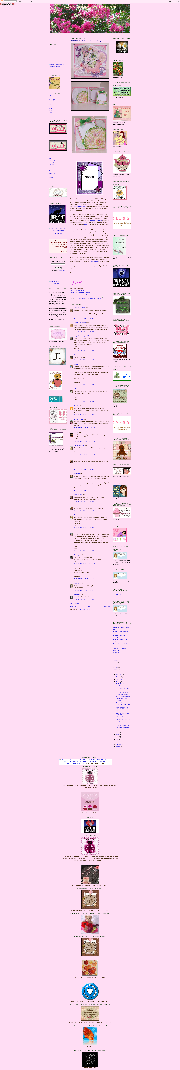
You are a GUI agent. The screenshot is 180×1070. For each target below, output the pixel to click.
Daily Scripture (58, 240)
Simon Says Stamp (79, 206)
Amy (50, 95)
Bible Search (63, 252)
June (117, 734)
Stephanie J (77, 583)
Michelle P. (52, 173)
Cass (50, 102)
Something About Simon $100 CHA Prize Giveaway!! (122, 715)
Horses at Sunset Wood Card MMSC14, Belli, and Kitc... (123, 708)
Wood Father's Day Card (119, 648)
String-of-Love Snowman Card (120, 627)
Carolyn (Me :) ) (53, 100)
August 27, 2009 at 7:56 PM (84, 501)
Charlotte (51, 162)
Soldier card (115, 650)
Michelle (51, 108)
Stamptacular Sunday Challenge (78, 294)
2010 (115, 667)
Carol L (76, 406)
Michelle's (86, 224)
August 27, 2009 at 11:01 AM (84, 490)
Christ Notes (63, 250)
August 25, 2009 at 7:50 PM (84, 415)
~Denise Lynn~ (78, 494)
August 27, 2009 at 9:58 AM (84, 469)
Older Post (107, 606)
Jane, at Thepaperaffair (80, 355)
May (117, 737)
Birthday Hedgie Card (118, 646)
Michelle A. (52, 171)
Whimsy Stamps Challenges (77, 290)
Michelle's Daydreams (80, 322)
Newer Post (73, 606)
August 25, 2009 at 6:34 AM (84, 318)
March (118, 741)
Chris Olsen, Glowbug (80, 307)
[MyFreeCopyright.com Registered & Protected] (58, 283)
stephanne (77, 473)
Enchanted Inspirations (96, 220)
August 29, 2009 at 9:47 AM (84, 510)
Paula (75, 515)
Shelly (50, 112)
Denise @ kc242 (78, 419)
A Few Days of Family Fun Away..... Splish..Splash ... (123, 721)
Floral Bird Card (116, 594)
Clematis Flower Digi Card (119, 644)
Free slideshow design (75, 763)
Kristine (51, 106)
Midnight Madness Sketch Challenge (80, 292)
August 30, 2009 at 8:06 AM (84, 590)
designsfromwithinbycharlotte (82, 336)
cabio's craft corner (79, 445)
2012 (115, 662)
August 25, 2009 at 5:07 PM (84, 401)
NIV (65, 248)
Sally (50, 175)
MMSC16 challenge (80, 298)
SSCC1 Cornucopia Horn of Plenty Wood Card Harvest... (123, 698)
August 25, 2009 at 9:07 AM (84, 331)
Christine (51, 104)
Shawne (51, 177)
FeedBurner (62, 270)
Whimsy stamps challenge (94, 298)
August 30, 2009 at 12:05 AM (84, 564)
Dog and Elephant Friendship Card (121, 637)
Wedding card (116, 652)
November (119, 674)
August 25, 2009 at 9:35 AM (84, 350)
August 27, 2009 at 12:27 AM (84, 454)
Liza (75, 458)
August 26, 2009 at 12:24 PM (84, 441)
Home (90, 606)
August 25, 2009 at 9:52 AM (84, 360)
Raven (50, 110)
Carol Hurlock (77, 532)
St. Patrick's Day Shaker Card (120, 631)
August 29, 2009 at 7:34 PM (84, 528)
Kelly (50, 166)
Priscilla (76, 432)
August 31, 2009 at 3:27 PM (84, 599)
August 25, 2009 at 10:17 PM (84, 428)
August (118, 682)
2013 (115, 660)
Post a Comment (74, 603)
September (119, 679)
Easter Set (115, 629)
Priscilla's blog (94, 261)
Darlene (76, 506)
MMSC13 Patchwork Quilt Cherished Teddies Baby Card (123, 727)
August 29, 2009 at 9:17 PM (84, 550)
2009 (115, 670)
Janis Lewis (77, 594)
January (118, 746)
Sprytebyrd (77, 555)
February (118, 744)
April (117, 739)
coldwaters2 (77, 389)
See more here (58, 233)
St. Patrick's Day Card (118, 635)
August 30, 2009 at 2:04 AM (84, 579)
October (118, 677)
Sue (50, 114)
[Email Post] (102, 296)
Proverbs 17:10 (58, 248)
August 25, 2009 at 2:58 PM (84, 384)
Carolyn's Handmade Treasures (90, 7)
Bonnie (50, 97)
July (117, 732)
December (119, 672)
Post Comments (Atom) (83, 609)
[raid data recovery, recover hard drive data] (58, 230)
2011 (115, 665)
